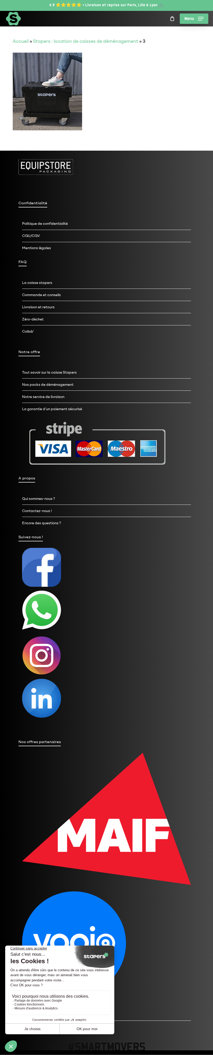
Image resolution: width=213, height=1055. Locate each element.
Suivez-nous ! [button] (30, 537)
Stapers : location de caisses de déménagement (85, 41)
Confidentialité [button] (32, 203)
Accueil (21, 41)
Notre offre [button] (29, 352)
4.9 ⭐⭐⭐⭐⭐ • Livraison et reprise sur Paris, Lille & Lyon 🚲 (106, 5)
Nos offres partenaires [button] (39, 741)
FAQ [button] (22, 262)
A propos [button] (26, 478)
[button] (194, 18)
